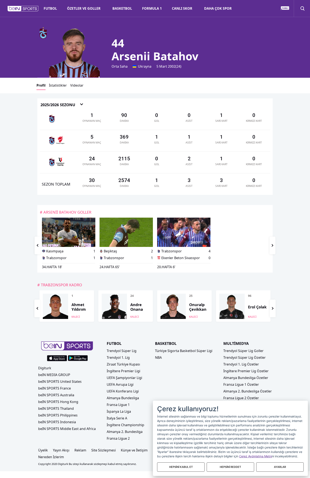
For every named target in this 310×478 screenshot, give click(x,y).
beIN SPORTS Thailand (56, 408)
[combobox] (62, 105)
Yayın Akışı (61, 450)
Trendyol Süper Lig (121, 350)
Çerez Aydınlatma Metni (255, 456)
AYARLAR (280, 467)
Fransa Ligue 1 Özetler (241, 384)
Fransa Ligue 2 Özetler (241, 398)
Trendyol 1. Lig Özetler (241, 364)
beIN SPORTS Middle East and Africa (67, 428)
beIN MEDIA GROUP (54, 374)
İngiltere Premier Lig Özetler (246, 371)
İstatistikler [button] (58, 85)
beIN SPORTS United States (60, 381)
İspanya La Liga (119, 411)
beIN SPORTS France (54, 388)
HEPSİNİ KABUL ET (181, 467)
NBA (158, 357)
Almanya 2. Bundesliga (125, 431)
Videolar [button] (77, 85)
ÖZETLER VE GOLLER (84, 8)
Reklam (80, 450)
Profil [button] (41, 85)
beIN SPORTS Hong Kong (58, 401)
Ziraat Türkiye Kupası (123, 364)
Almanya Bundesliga (123, 398)
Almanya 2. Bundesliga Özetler (247, 391)
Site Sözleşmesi (103, 450)
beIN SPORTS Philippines (58, 415)
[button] (23, 8)
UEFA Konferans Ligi (123, 391)
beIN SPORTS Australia (56, 395)
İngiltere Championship (125, 425)
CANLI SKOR (182, 8)
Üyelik (43, 450)
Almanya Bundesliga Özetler (245, 377)
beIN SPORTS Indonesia (57, 422)
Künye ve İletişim (134, 450)
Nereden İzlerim (51, 457)
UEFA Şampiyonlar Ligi (124, 377)
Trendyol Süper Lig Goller (243, 350)
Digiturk (44, 368)
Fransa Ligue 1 (118, 404)
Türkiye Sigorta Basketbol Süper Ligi (183, 350)
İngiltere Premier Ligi (123, 371)
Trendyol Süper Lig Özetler (244, 357)
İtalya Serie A (117, 418)
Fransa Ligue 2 (118, 438)
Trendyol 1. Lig (118, 357)
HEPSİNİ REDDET (230, 467)
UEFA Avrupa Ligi (120, 384)
